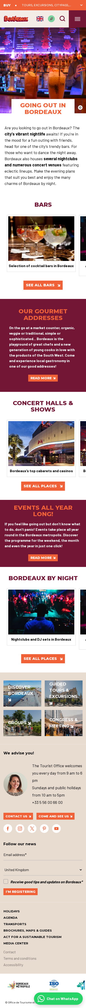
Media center (15, 943)
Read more (41, 378)
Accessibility (13, 964)
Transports (14, 924)
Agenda (10, 917)
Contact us (16, 816)
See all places (41, 486)
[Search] (62, 18)
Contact (9, 952)
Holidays (11, 911)
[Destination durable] (51, 18)
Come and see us (54, 816)
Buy (7, 5)
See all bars (41, 285)
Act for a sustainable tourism (32, 937)
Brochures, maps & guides (27, 930)
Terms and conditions (19, 958)
